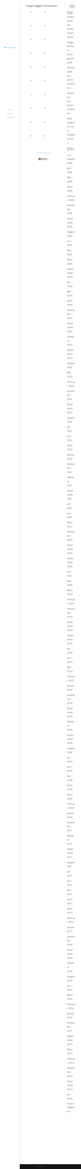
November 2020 (70, 549)
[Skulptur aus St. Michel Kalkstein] (37, 100)
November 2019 (70, 626)
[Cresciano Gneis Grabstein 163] (37, 114)
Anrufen (56, 1134)
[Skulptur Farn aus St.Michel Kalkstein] (51, 59)
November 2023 (70, 327)
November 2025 (70, 222)
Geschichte (7, 91)
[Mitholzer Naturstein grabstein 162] (37, 128)
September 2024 (70, 273)
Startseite (7, 63)
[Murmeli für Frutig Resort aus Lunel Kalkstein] (37, 18)
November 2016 (70, 953)
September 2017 (70, 853)
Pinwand (6, 84)
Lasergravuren (9, 81)
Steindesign (7, 77)
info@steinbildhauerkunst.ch (38, 1153)
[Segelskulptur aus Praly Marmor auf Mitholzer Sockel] (37, 31)
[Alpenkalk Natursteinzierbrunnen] (37, 45)
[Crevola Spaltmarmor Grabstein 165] (51, 73)
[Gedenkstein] (51, 128)
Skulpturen (7, 70)
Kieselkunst (8, 74)
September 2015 (70, 1040)
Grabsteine (7, 67)
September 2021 (70, 494)
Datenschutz (55, 1159)
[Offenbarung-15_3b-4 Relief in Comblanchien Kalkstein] (51, 45)
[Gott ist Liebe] (51, 100)
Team (5, 95)
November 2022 (70, 408)
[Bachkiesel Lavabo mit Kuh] (51, 114)
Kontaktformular (59, 1129)
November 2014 (70, 1085)
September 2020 (70, 562)
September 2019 (70, 639)
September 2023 (70, 354)
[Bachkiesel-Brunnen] (37, 73)
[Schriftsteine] (51, 142)
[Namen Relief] (37, 86)
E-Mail (9, 113)
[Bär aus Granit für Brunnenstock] (51, 18)
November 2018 (70, 712)
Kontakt (6, 98)
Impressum (45, 1159)
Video (5, 88)
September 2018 (70, 739)
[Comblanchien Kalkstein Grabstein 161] (37, 142)
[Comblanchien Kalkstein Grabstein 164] (51, 86)
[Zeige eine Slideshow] (43, 152)
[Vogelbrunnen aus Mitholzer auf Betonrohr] (51, 31)
